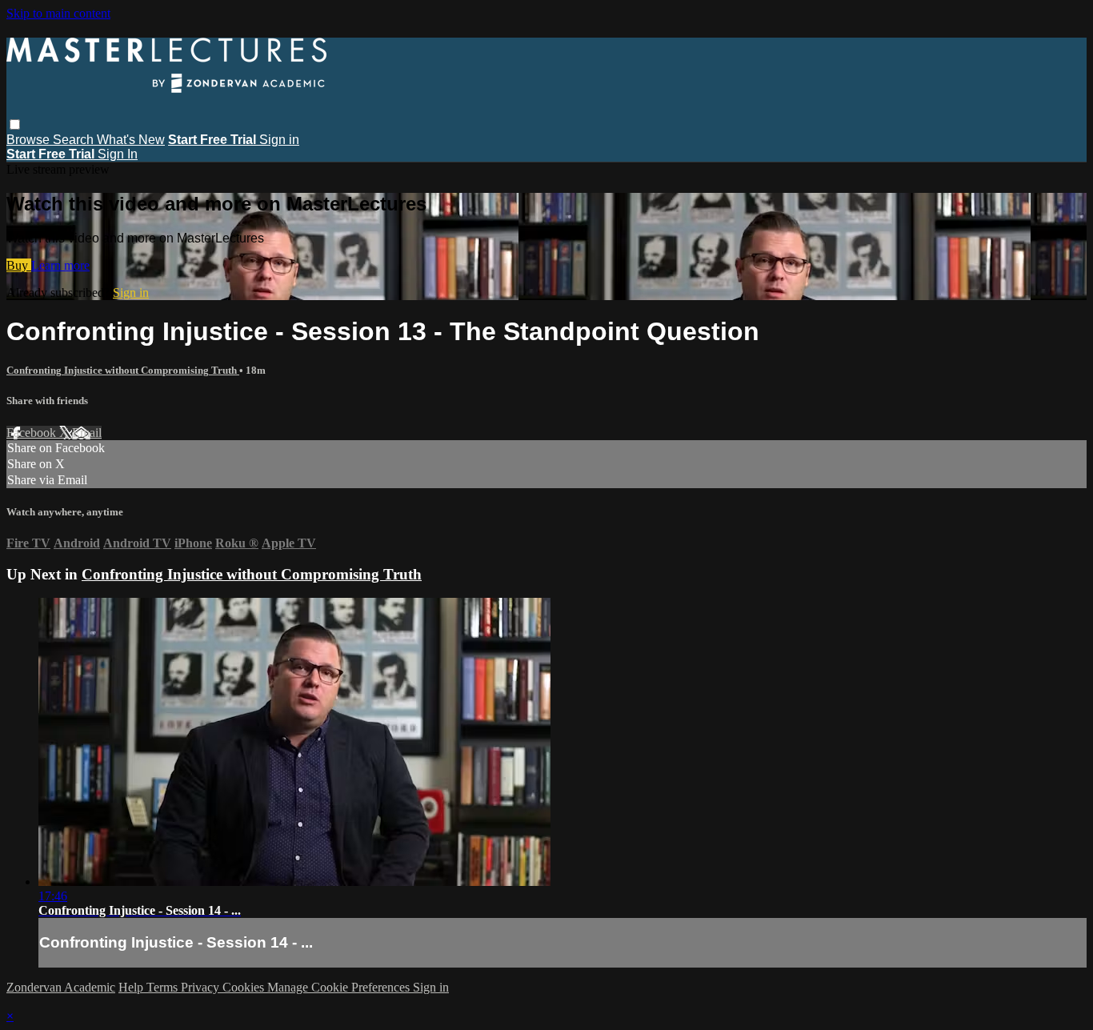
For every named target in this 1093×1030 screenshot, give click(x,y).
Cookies (244, 987)
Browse (29, 139)
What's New (131, 139)
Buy (18, 265)
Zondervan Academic (60, 987)
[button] (15, 124)
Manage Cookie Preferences (340, 987)
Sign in (279, 139)
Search (75, 139)
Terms (163, 987)
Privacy (201, 987)
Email (87, 432)
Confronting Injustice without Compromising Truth (122, 370)
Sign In (118, 154)
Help (132, 987)
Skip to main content (58, 13)
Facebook (32, 432)
